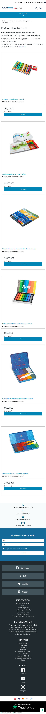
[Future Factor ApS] (8, 8)
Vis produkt (23, 114)
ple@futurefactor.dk (25, 658)
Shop (19, 2)
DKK (20, 8)
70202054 (26, 654)
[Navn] (23, 540)
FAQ (26, 2)
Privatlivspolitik (6, 712)
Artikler (23, 2)
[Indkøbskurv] (40, 9)
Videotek (31, 2)
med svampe (21, 47)
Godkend (23, 553)
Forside (15, 2)
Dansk (18, 8)
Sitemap (23, 660)
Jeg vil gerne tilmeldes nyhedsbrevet (21, 548)
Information (38, 2)
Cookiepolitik (18, 712)
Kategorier (23, 14)
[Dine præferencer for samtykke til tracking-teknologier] (42, 710)
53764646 (26, 656)
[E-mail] (23, 544)
